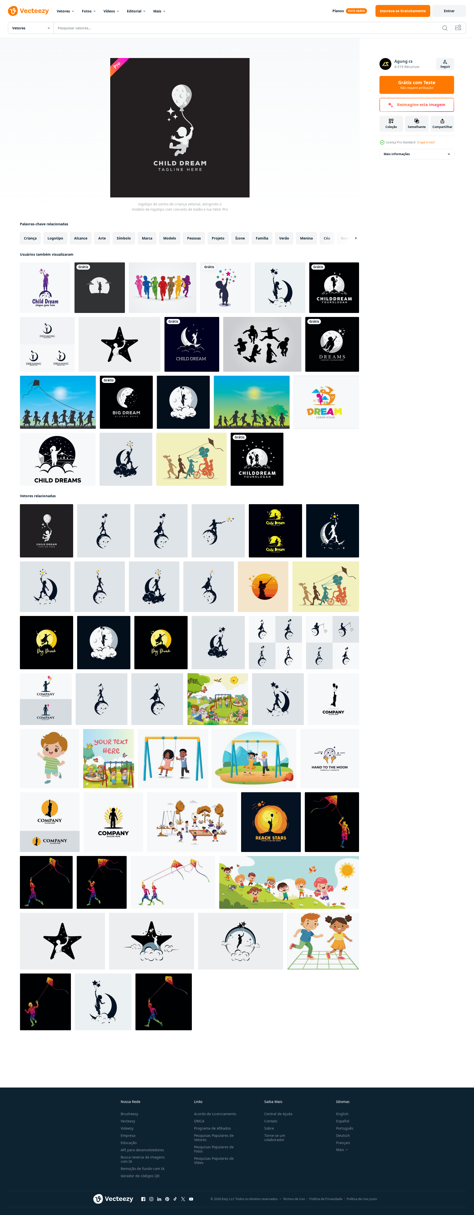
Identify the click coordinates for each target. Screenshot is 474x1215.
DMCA (199, 1121)
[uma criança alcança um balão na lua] (271, 822)
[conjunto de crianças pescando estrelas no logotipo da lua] (275, 530)
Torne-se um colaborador (274, 1137)
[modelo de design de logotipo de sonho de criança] (47, 344)
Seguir (445, 66)
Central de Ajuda (278, 1113)
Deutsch (343, 1135)
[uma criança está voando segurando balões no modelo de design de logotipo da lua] (280, 287)
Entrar (449, 10)
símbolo (124, 238)
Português (344, 1128)
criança (30, 238)
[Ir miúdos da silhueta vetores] (262, 344)
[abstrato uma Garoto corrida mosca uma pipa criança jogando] (45, 1001)
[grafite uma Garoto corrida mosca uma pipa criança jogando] (163, 1001)
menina (306, 238)
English (342, 1113)
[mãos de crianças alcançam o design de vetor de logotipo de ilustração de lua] (329, 758)
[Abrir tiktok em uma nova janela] (175, 1199)
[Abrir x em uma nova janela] (183, 1199)
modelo (169, 238)
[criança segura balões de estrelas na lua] (183, 402)
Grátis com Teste (416, 85)
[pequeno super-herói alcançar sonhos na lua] (46, 642)
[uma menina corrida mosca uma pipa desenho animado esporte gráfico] (102, 882)
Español (342, 1121)
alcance (80, 238)
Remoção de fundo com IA (142, 1168)
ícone (240, 238)
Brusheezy (129, 1113)
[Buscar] (445, 28)
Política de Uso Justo (362, 1199)
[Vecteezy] (28, 11)
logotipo (55, 238)
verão (284, 238)
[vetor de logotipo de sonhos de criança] (58, 459)
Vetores (63, 11)
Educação (129, 1142)
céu (327, 238)
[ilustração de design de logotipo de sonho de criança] (257, 459)
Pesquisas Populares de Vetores (214, 1137)
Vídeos (109, 11)
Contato (270, 1121)
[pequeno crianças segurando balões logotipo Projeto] (46, 699)
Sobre (269, 1128)
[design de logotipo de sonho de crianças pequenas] (113, 822)
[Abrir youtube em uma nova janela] (191, 1199)
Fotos (87, 11)
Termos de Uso (294, 1199)
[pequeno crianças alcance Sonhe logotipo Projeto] (50, 822)
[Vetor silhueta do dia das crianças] (58, 402)
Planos (338, 10)
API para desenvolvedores (142, 1150)
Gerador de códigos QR (140, 1175)
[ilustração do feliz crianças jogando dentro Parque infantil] (108, 758)
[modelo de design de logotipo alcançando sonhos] (126, 459)
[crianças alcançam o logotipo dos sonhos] (263, 586)
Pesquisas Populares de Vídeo (214, 1160)
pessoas (194, 238)
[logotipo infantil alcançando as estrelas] (225, 287)
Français (343, 1142)
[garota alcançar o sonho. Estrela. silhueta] (99, 287)
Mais (157, 11)
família (262, 238)
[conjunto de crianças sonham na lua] (275, 642)
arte (102, 238)
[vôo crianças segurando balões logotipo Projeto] (333, 699)
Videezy (127, 1128)
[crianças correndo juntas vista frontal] (162, 287)
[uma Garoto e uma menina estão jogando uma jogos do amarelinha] (323, 941)
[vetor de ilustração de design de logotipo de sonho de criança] (334, 287)
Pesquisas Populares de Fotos (214, 1149)
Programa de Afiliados (212, 1128)
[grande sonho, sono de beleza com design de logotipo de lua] (126, 402)
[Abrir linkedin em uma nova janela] (159, 1199)
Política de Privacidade (325, 1199)
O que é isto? (426, 142)
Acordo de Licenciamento (215, 1113)
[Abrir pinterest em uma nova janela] (167, 1199)
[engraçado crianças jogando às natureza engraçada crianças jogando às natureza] (289, 882)
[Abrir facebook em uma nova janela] (143, 1199)
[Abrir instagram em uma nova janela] (151, 1199)
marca (147, 238)
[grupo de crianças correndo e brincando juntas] (191, 459)
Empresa (128, 1135)
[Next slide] (352, 238)
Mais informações (397, 154)
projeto (218, 238)
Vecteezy (128, 1121)
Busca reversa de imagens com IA (143, 1159)
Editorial (134, 11)
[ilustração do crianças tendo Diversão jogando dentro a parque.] (217, 699)
